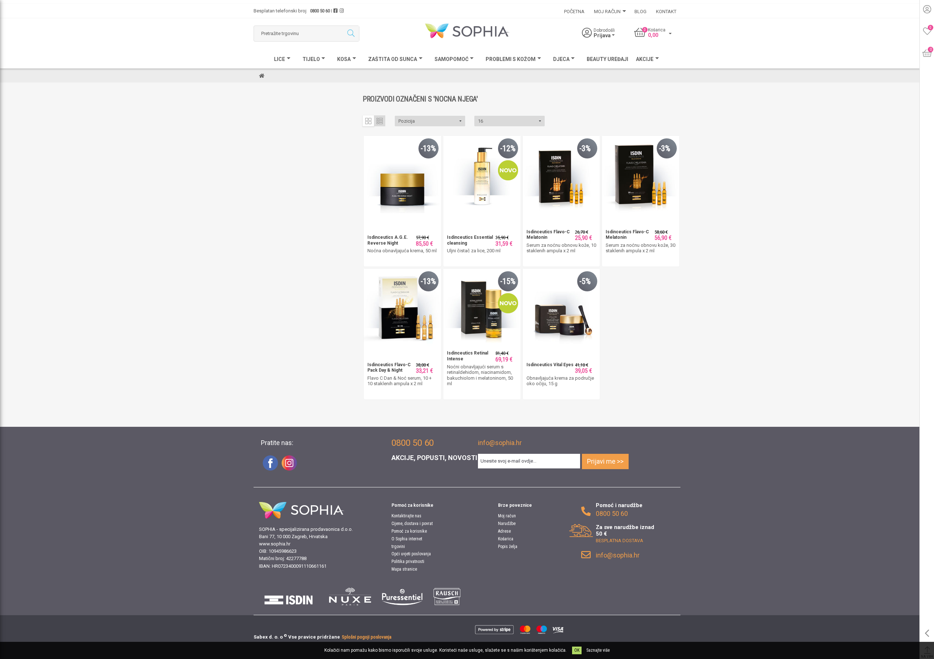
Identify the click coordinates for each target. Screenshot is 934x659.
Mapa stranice (404, 569)
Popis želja (507, 546)
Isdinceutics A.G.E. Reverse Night (387, 240)
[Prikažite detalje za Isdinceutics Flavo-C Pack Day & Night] (402, 307)
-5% (585, 281)
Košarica (505, 538)
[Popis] (379, 120)
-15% (508, 281)
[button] (430, 121)
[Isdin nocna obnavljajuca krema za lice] (402, 174)
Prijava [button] (603, 35)
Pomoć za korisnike (409, 531)
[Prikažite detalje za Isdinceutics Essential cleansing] (482, 174)
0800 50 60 (320, 11)
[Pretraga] (351, 33)
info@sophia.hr (500, 443)
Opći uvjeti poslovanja (411, 553)
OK (576, 650)
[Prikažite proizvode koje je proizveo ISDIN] (288, 596)
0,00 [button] (653, 35)
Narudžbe (507, 523)
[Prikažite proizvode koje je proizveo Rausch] (446, 596)
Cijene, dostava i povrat (412, 523)
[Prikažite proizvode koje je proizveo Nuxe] (350, 596)
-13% (428, 148)
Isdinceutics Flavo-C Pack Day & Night (389, 367)
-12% (508, 148)
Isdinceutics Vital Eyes (550, 364)
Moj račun (507, 515)
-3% (585, 148)
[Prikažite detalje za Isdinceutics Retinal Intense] (482, 307)
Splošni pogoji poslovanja (366, 637)
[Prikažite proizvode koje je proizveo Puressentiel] (402, 596)
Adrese (504, 531)
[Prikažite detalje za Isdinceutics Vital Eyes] (561, 307)
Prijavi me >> (605, 461)
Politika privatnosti (407, 561)
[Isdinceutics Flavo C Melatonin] (561, 174)
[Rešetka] (368, 120)
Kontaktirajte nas (406, 515)
